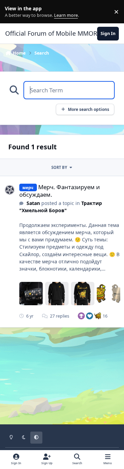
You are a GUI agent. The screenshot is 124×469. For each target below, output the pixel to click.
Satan (33, 203)
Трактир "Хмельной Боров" (60, 207)
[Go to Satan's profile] (9, 190)
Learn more (13, 12)
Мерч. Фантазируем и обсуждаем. (59, 190)
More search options (88, 109)
